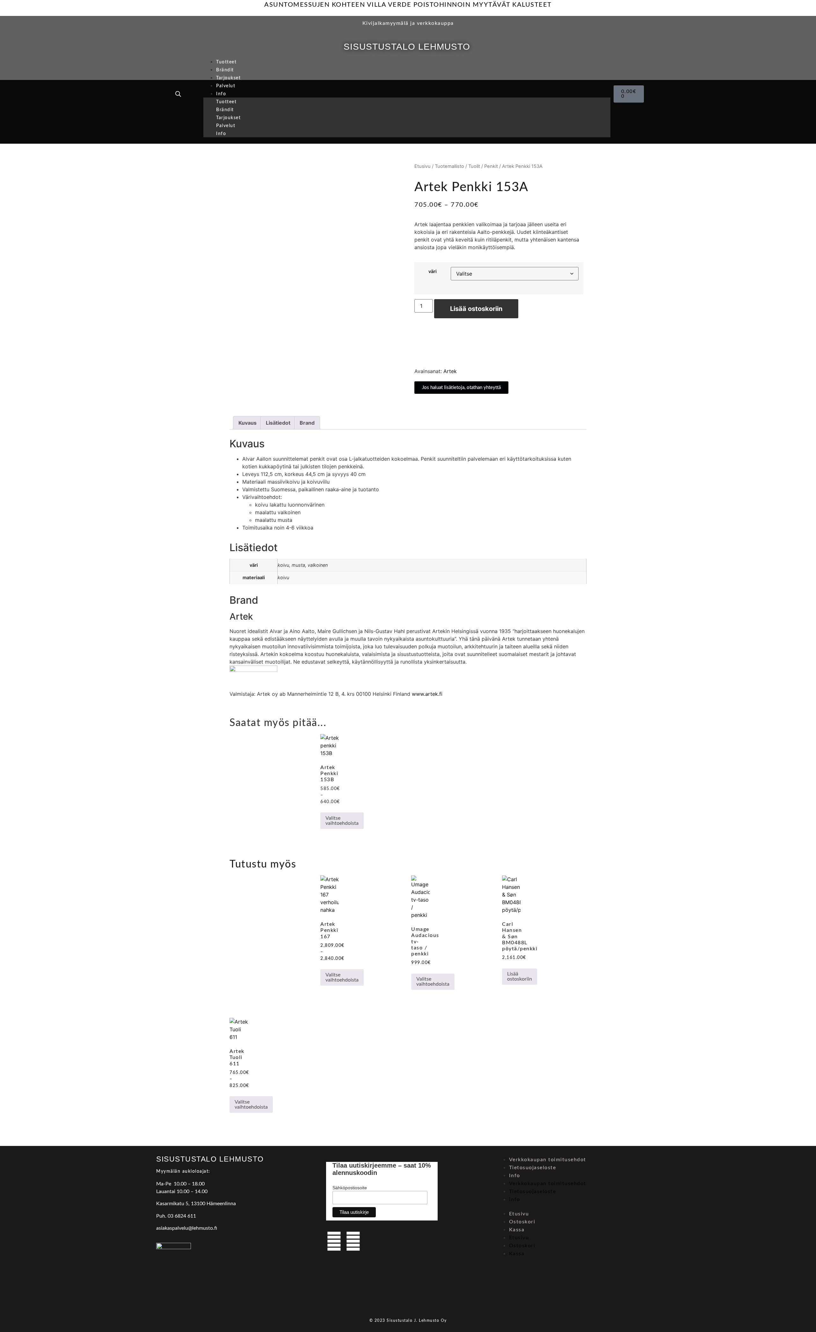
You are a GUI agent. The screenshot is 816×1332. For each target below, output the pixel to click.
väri (432, 271)
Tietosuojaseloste (532, 1167)
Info (221, 94)
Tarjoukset (228, 78)
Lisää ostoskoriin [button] (519, 976)
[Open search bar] (178, 94)
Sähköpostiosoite (349, 1187)
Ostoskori (522, 1221)
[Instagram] (353, 1241)
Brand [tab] (307, 423)
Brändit (225, 70)
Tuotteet (226, 62)
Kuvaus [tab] (247, 423)
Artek (450, 371)
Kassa (517, 1229)
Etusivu (422, 166)
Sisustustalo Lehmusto (407, 47)
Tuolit (474, 166)
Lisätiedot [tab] (278, 423)
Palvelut (225, 86)
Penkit (491, 166)
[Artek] (253, 670)
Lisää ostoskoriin (476, 309)
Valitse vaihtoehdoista (342, 821)
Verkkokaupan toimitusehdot (547, 1159)
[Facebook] (334, 1241)
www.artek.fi (427, 694)
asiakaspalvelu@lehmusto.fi (186, 1228)
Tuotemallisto (449, 166)
